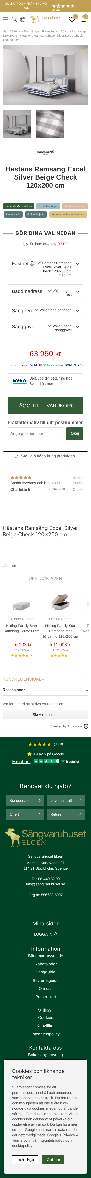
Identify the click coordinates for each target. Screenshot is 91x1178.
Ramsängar (32, 31)
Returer (56, 814)
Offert (14, 814)
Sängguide (45, 972)
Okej (75, 433)
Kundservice (20, 800)
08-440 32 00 (49, 879)
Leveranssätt (61, 800)
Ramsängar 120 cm (55, 31)
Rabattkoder (46, 964)
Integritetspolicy (46, 1034)
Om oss (45, 988)
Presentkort (45, 997)
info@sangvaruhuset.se (45, 884)
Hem (6, 31)
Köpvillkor (46, 1026)
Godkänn (53, 1160)
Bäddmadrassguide (45, 956)
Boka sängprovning (45, 1055)
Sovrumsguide (46, 980)
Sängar (16, 31)
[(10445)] (69, 6)
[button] (45, 690)
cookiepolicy (22, 1145)
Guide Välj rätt (35, 214)
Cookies (45, 1017)
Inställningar (25, 1160)
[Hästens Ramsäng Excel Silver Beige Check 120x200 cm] (17, 124)
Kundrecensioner (74, 206)
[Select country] (22, 19)
